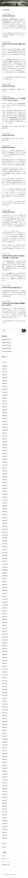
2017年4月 (4, 692)
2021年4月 (4, 552)
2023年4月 (4, 482)
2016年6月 (4, 721)
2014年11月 (5, 777)
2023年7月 (4, 473)
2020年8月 (4, 575)
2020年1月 (4, 596)
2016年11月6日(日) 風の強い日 (12, 287)
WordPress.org (5, 864)
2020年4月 (4, 587)
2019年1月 (4, 631)
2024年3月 (4, 450)
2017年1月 (4, 701)
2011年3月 (4, 812)
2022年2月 (4, 523)
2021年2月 (4, 558)
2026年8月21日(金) (6, 345)
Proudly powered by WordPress (9, 874)
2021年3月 (4, 555)
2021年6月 (4, 546)
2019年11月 (5, 602)
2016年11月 (5, 707)
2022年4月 (4, 517)
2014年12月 (5, 774)
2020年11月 (5, 567)
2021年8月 (4, 540)
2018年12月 (5, 634)
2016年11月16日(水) (8, 147)
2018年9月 (4, 642)
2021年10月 (5, 535)
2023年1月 (4, 491)
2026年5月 (4, 374)
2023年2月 (4, 488)
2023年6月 (4, 476)
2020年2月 (4, 593)
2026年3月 (4, 380)
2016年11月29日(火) (8, 16)
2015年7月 (4, 753)
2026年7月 (4, 369)
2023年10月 (5, 465)
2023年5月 (4, 479)
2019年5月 (4, 619)
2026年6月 (4, 372)
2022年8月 (4, 506)
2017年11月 (5, 672)
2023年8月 (4, 471)
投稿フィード (5, 858)
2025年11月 (5, 392)
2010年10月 (5, 826)
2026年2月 (4, 383)
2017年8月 (4, 680)
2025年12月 (5, 389)
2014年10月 (5, 779)
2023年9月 (4, 468)
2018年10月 (5, 640)
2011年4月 (4, 809)
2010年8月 (4, 832)
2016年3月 (4, 730)
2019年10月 (5, 605)
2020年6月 (4, 581)
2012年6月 (4, 791)
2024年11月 (5, 427)
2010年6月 (4, 838)
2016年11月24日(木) (8, 86)
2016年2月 (4, 733)
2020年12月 (5, 564)
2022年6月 (4, 511)
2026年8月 (4, 366)
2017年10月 (5, 675)
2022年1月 (4, 526)
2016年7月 (4, 718)
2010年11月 (5, 823)
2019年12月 (5, 599)
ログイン (4, 855)
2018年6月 (4, 651)
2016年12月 (5, 704)
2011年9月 (4, 800)
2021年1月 (4, 561)
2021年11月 (5, 532)
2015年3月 (4, 765)
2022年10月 (5, 500)
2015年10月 (5, 745)
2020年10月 (5, 570)
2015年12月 (5, 739)
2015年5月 (4, 759)
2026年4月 (4, 377)
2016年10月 (5, 710)
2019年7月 (4, 613)
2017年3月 (4, 695)
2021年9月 (4, 538)
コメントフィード (6, 861)
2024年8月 (4, 436)
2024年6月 (4, 441)
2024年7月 (4, 438)
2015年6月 (4, 756)
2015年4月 (4, 762)
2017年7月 (4, 683)
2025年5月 (4, 409)
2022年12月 (5, 494)
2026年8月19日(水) (6, 351)
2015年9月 (4, 747)
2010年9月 (4, 829)
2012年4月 (4, 794)
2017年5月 (4, 689)
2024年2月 (4, 453)
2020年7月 (4, 578)
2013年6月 (4, 788)
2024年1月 (4, 456)
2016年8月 (4, 715)
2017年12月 (5, 669)
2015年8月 (4, 750)
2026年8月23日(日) (6, 339)
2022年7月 (4, 508)
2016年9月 (4, 712)
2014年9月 (4, 782)
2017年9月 (4, 677)
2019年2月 (4, 628)
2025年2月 (4, 418)
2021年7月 (4, 543)
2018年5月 (4, 654)
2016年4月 (4, 727)
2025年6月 (4, 406)
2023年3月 (4, 485)
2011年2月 (4, 814)
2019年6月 (4, 616)
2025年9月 (4, 398)
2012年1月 (4, 797)
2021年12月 (5, 529)
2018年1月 (4, 666)
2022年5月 (4, 514)
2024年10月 (5, 430)
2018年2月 (4, 663)
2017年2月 (4, 698)
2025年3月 (4, 415)
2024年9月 (4, 433)
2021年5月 (4, 549)
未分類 (3, 847)
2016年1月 (4, 736)
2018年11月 (5, 637)
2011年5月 (4, 806)
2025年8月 (4, 401)
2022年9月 (4, 503)
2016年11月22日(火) (8, 135)
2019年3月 (4, 625)
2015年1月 (4, 771)
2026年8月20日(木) (6, 348)
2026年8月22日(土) (6, 342)
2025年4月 (4, 412)
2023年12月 (5, 459)
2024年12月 (5, 424)
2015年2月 (4, 768)
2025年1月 (4, 421)
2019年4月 (4, 622)
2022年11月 (5, 497)
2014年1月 (4, 785)
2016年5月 (4, 724)
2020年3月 (4, 590)
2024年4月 (4, 447)
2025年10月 (5, 395)
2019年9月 (4, 608)
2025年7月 (4, 404)
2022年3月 (4, 520)
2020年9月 (4, 573)
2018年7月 (4, 648)
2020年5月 (4, 584)
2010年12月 (5, 820)
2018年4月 (4, 657)
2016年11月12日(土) (8, 212)
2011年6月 (4, 803)
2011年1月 (4, 817)
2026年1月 (4, 386)
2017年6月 (4, 686)
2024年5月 (4, 444)
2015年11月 (5, 742)
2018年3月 (4, 660)
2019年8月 (4, 610)
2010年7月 (4, 835)
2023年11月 (5, 462)
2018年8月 (4, 645)
